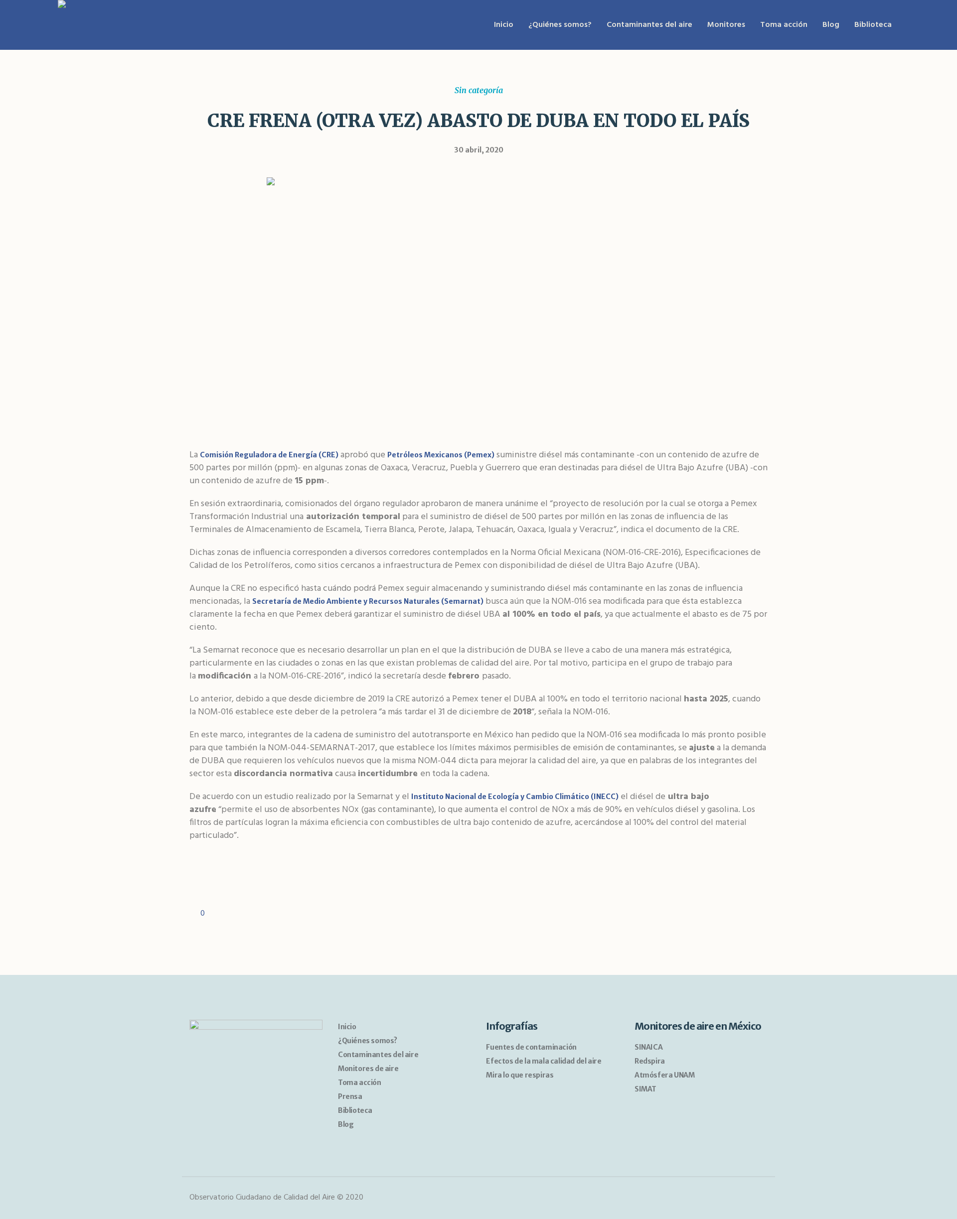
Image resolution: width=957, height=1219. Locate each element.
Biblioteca (355, 1110)
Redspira (650, 1061)
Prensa (350, 1096)
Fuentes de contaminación (531, 1047)
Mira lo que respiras (519, 1075)
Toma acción (359, 1082)
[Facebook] (740, 1198)
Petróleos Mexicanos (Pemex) (440, 454)
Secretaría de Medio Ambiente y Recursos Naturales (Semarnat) (367, 601)
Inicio (347, 1026)
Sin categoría (479, 90)
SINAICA (648, 1047)
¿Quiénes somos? (367, 1040)
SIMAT (645, 1088)
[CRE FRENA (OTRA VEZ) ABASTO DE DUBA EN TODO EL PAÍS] (478, 301)
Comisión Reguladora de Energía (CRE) (269, 454)
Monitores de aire (368, 1068)
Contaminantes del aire (378, 1054)
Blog (345, 1124)
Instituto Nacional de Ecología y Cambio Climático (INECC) (515, 796)
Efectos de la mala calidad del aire (543, 1061)
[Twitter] (759, 1198)
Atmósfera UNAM (664, 1075)
